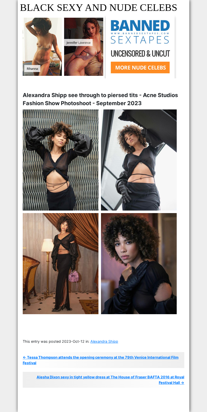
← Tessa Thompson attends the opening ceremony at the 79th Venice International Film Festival (100, 360)
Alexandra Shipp (104, 341)
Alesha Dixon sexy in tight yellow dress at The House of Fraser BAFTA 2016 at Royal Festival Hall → (110, 380)
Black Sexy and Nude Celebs (98, 7)
